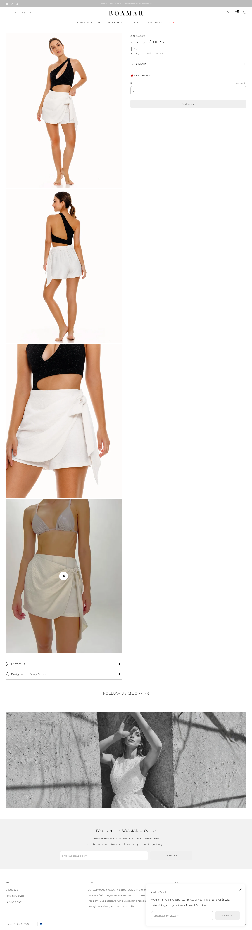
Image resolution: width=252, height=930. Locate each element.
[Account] (228, 12)
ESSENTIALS (115, 22)
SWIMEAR (135, 22)
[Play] (63, 576)
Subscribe (227, 915)
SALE (171, 22)
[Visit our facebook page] (7, 3)
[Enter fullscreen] (116, 649)
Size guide (240, 83)
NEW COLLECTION (89, 22)
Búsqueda (12, 889)
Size (132, 83)
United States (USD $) (19, 13)
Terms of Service (15, 895)
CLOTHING (155, 22)
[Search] (244, 12)
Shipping (134, 53)
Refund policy (14, 901)
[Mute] (108, 649)
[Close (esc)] (240, 889)
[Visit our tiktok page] (17, 3)
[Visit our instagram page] (12, 3)
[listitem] (126, 3)
